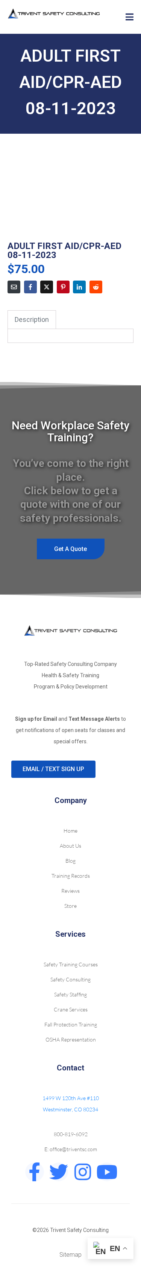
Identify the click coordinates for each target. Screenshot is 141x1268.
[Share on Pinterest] (63, 287)
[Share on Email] (14, 287)
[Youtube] (106, 1171)
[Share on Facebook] (30, 287)
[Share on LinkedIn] (79, 287)
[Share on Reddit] (95, 287)
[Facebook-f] (34, 1171)
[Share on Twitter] (46, 287)
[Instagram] (82, 1171)
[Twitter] (58, 1171)
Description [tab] (32, 319)
